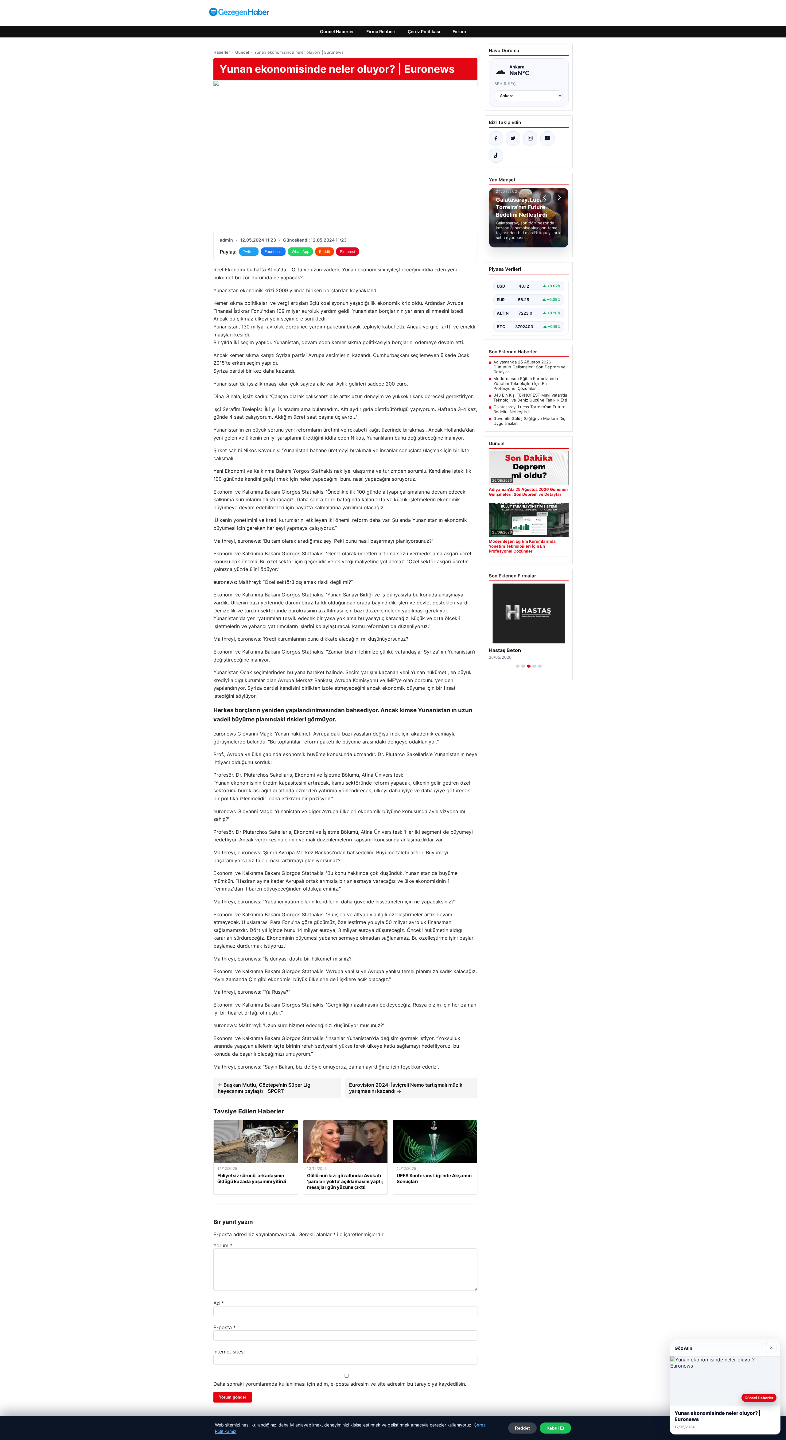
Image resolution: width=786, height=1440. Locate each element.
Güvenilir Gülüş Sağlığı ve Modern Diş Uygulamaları (529, 421)
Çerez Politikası (424, 31)
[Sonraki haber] (558, 197)
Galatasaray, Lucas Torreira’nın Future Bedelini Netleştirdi (529, 409)
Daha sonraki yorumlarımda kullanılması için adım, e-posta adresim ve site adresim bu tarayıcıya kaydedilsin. (339, 1384)
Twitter (249, 251)
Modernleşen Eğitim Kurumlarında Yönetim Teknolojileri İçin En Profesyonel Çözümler (525, 383)
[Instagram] (530, 138)
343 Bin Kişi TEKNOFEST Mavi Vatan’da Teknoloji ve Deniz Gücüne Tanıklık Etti (530, 397)
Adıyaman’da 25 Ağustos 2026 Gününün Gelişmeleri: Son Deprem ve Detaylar (529, 366)
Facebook (273, 251)
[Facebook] (496, 138)
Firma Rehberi (380, 31)
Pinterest (347, 251)
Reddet (522, 1428)
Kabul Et (555, 1428)
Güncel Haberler (337, 31)
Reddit (324, 251)
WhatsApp (300, 251)
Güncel (242, 52)
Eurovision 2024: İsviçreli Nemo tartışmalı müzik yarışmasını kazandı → (405, 1088)
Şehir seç (505, 83)
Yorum (222, 1245)
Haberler (221, 52)
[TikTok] (496, 156)
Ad (218, 1303)
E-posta (224, 1327)
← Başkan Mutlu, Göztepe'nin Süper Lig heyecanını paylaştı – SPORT (264, 1088)
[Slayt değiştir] (517, 666)
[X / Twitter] (513, 138)
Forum (459, 31)
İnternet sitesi (229, 1352)
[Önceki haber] (545, 197)
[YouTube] (547, 138)
